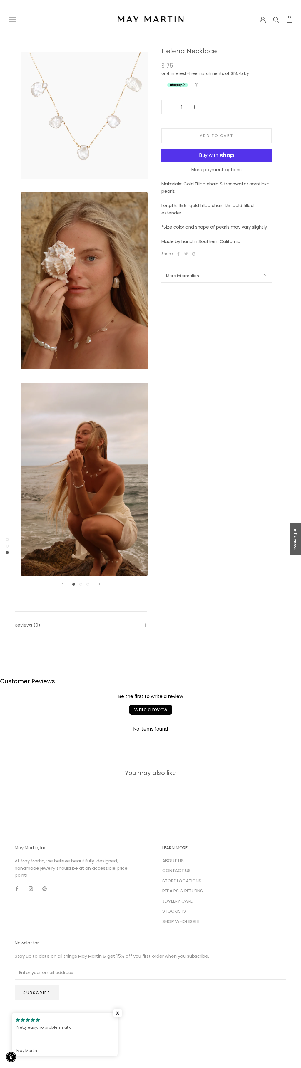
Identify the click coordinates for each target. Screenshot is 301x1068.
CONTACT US (176, 870)
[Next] (99, 584)
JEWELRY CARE (177, 901)
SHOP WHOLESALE (180, 921)
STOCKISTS (174, 911)
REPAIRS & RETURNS (182, 891)
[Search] (276, 19)
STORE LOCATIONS (181, 881)
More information (182, 275)
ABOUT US (173, 860)
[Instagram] (31, 888)
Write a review (150, 709)
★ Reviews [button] (295, 539)
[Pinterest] (193, 254)
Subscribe (36, 992)
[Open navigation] (12, 18)
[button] (117, 1013)
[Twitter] (186, 254)
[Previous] (62, 584)
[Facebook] (178, 254)
